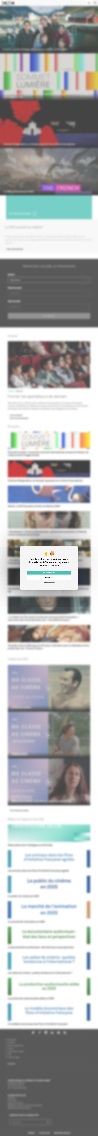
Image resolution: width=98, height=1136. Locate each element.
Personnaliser (49, 582)
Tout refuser (49, 577)
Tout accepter (49, 572)
